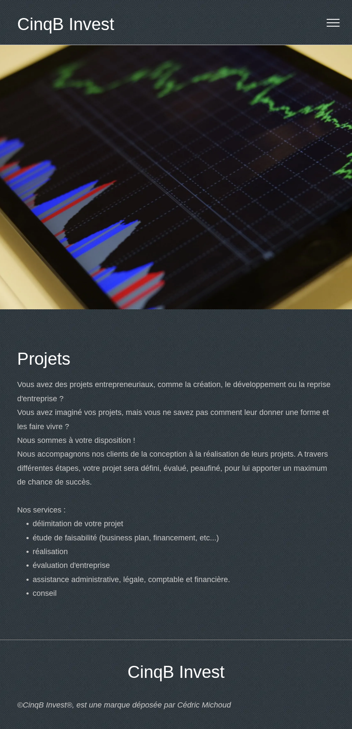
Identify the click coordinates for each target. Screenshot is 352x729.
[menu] (333, 23)
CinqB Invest (65, 24)
